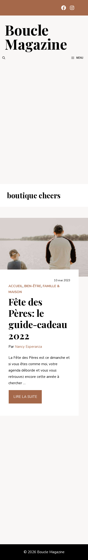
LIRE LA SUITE (25, 396)
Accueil (15, 286)
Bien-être (32, 286)
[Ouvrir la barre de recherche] (4, 58)
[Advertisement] (44, 122)
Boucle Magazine (36, 37)
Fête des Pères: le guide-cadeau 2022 (37, 318)
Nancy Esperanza (28, 346)
